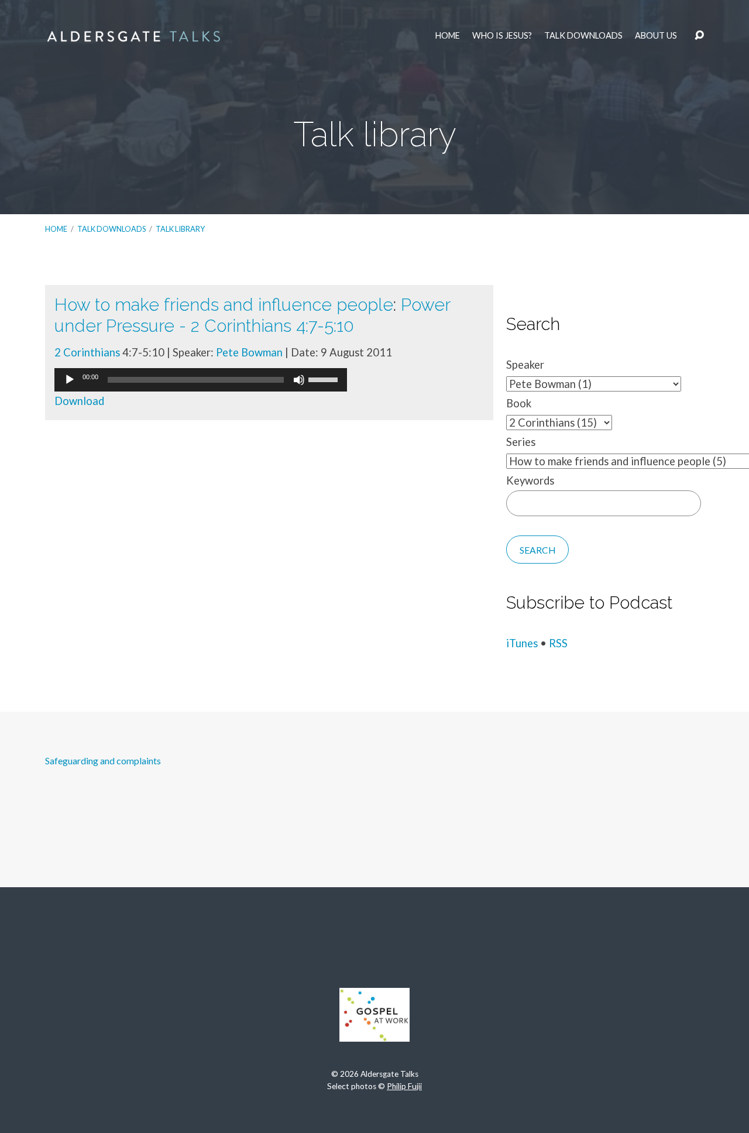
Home (447, 36)
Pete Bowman (249, 352)
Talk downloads (583, 36)
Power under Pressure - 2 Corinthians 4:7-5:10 (252, 314)
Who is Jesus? (502, 36)
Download (79, 400)
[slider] (324, 378)
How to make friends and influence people (223, 304)
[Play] (69, 380)
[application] (200, 380)
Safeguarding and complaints (103, 760)
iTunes (522, 643)
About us (656, 36)
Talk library (180, 229)
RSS (558, 643)
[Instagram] (374, 940)
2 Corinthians (87, 352)
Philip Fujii (404, 1086)
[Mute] (299, 380)
